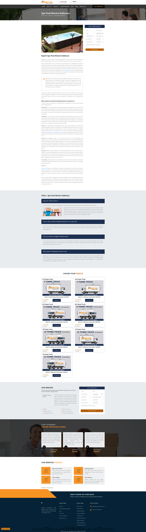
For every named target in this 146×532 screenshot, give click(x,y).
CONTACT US (83, 6)
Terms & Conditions (63, 515)
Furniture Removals (80, 511)
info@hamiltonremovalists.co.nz (99, 506)
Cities (46, 15)
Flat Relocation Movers (81, 518)
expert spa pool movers (67, 70)
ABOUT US (49, 6)
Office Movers (79, 506)
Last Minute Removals (81, 525)
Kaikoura (51, 15)
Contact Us (61, 513)
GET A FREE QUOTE (98, 6)
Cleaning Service (80, 515)
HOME (43, 6)
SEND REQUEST (94, 49)
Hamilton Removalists (45, 168)
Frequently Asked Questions (64, 508)
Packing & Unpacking (81, 513)
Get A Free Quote (91, 410)
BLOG (72, 6)
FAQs (76, 6)
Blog (60, 511)
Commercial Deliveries (81, 522)
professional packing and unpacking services (53, 132)
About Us (61, 506)
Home (42, 15)
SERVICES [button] (55, 6)
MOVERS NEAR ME (64, 6)
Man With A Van (80, 508)
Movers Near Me (62, 518)
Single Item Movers (80, 520)
